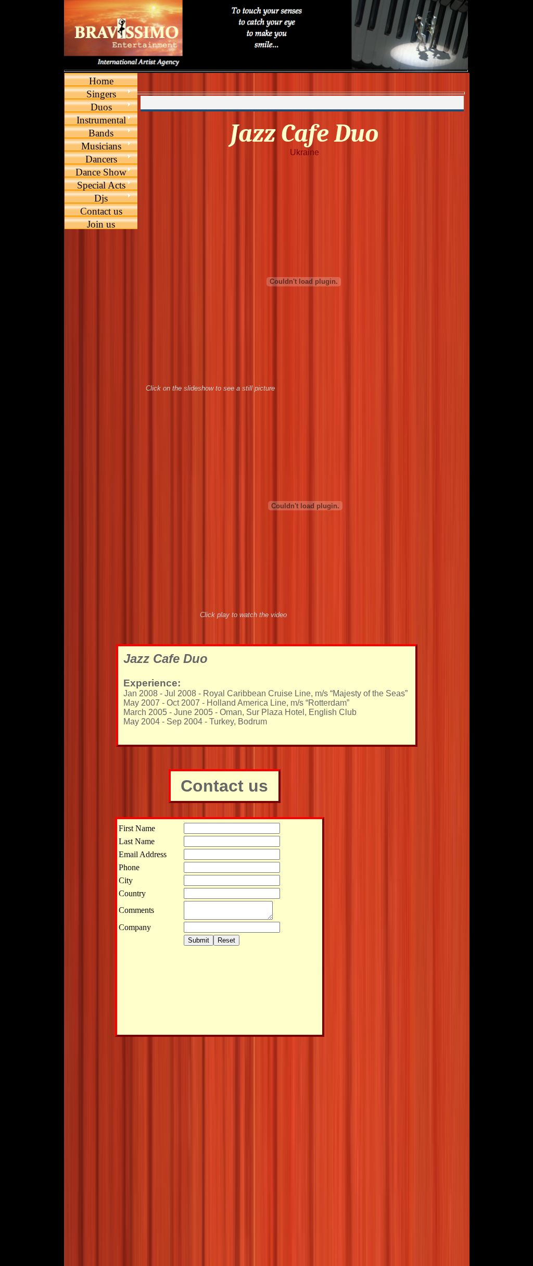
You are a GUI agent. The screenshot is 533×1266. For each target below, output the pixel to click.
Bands (100, 133)
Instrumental (101, 120)
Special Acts (101, 185)
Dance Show (100, 172)
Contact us (101, 211)
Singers (101, 94)
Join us (101, 224)
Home (101, 81)
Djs (101, 198)
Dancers (101, 159)
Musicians (101, 146)
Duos (101, 107)
